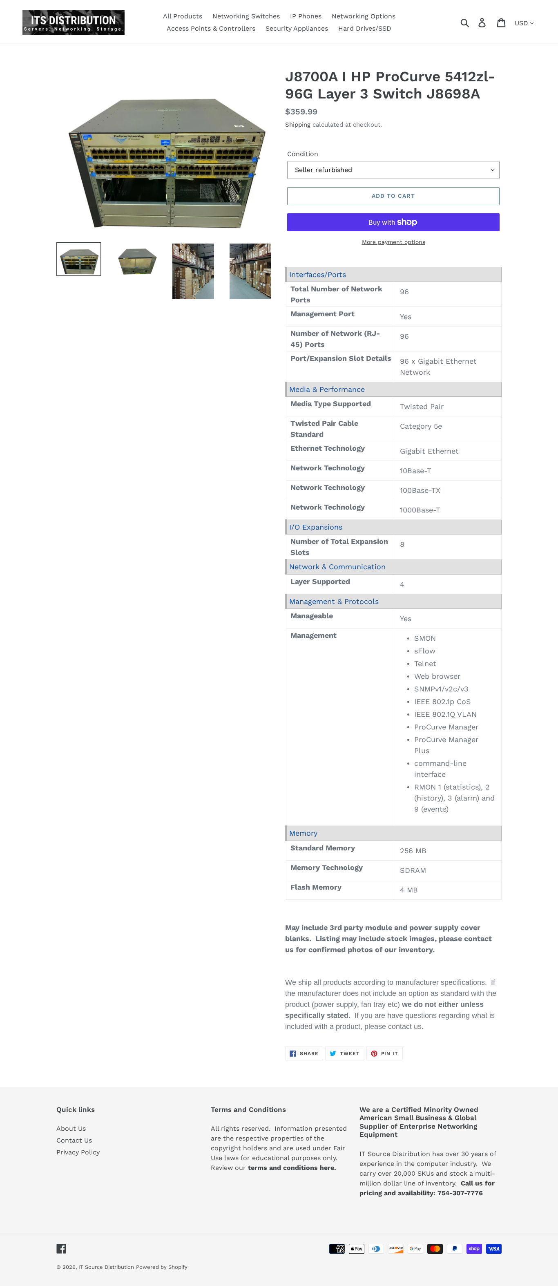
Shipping (297, 124)
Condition (302, 154)
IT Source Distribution (106, 1267)
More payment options (393, 242)
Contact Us (74, 1140)
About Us (71, 1128)
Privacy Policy (78, 1152)
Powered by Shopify (161, 1267)
